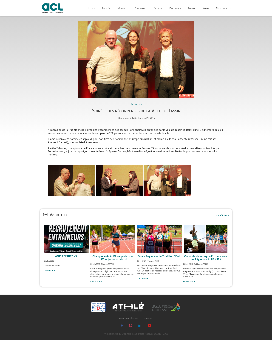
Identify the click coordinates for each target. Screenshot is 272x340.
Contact (148, 318)
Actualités (136, 104)
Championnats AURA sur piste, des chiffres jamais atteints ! (112, 257)
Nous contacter (223, 8)
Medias (205, 8)
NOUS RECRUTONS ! (66, 256)
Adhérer (191, 8)
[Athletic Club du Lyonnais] (52, 8)
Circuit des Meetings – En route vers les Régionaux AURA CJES (205, 257)
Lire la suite (49, 270)
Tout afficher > (221, 215)
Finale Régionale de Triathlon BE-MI (159, 256)
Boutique (158, 8)
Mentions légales (128, 318)
